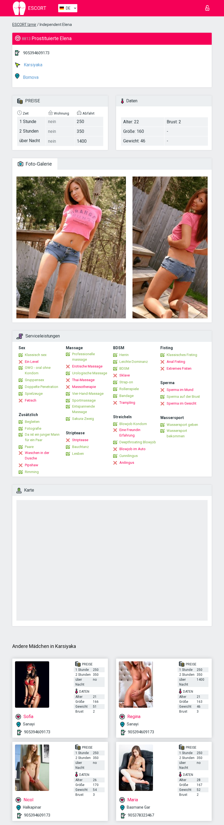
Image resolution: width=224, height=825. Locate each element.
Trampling (127, 402)
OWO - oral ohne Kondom (38, 370)
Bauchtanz (80, 447)
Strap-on (126, 382)
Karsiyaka (32, 64)
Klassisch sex (35, 355)
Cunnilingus (128, 456)
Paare (29, 447)
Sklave (124, 375)
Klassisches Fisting (182, 355)
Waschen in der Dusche (37, 455)
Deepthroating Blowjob (137, 442)
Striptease (80, 440)
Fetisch (30, 400)
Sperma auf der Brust (183, 396)
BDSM (124, 368)
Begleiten (32, 422)
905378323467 (141, 815)
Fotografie (33, 428)
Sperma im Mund (180, 390)
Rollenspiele (129, 389)
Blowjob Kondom (133, 424)
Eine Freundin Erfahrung (129, 432)
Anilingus (126, 463)
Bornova (30, 77)
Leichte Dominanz (133, 362)
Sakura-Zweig (83, 419)
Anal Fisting (176, 362)
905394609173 (36, 52)
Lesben (78, 454)
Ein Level (32, 362)
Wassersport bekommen (177, 433)
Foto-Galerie (38, 164)
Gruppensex (34, 380)
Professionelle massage (83, 356)
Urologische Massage (89, 373)
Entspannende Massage (83, 409)
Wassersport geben (182, 425)
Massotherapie (84, 387)
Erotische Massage (87, 366)
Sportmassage (84, 400)
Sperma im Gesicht (181, 403)
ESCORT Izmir (24, 24)
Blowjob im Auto (132, 449)
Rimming (32, 472)
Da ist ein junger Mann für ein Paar (42, 437)
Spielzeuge (34, 393)
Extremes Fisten (179, 368)
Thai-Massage (83, 380)
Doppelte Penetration (41, 387)
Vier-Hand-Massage (88, 393)
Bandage (126, 396)
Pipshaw (31, 465)
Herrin (124, 355)
